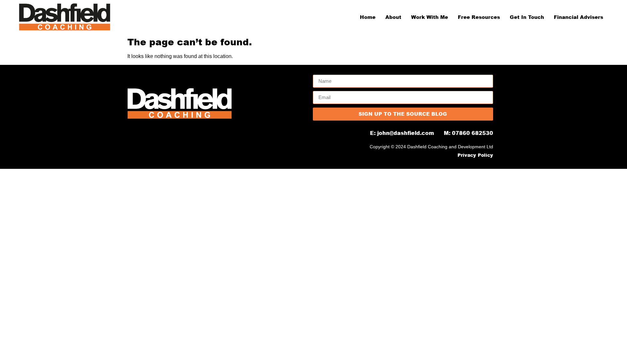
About (393, 17)
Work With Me (429, 17)
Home (368, 17)
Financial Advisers (578, 17)
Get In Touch (527, 17)
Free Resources (479, 17)
